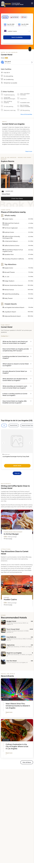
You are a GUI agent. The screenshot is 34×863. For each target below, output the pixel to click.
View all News (27, 762)
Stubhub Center (9, 232)
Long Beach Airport (10, 312)
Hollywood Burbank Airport (12, 316)
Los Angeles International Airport (14, 307)
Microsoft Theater (9, 272)
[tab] (17, 342)
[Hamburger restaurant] (17, 520)
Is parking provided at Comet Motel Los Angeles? (16, 357)
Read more (28, 151)
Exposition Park (9, 254)
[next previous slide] (3, 443)
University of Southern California (14, 259)
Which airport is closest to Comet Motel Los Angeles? (16, 364)
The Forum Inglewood (10, 228)
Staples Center (8, 268)
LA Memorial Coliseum (11, 241)
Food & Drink (13, 425)
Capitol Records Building (11, 294)
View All (17, 473)
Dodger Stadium (9, 281)
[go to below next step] (30, 48)
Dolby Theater (8, 298)
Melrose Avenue (9, 289)
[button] (31, 511)
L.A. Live (6, 276)
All (4, 425)
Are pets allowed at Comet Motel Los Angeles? (15, 372)
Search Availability (17, 37)
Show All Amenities (26, 114)
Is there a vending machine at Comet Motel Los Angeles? (15, 394)
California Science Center (11, 245)
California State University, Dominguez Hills (11, 237)
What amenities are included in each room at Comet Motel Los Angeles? (15, 387)
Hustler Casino (8, 219)
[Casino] (17, 586)
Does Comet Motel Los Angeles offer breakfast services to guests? (15, 402)
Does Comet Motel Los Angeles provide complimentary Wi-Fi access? (16, 349)
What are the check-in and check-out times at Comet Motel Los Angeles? (15, 342)
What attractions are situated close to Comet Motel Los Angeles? (15, 379)
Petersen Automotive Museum (13, 285)
